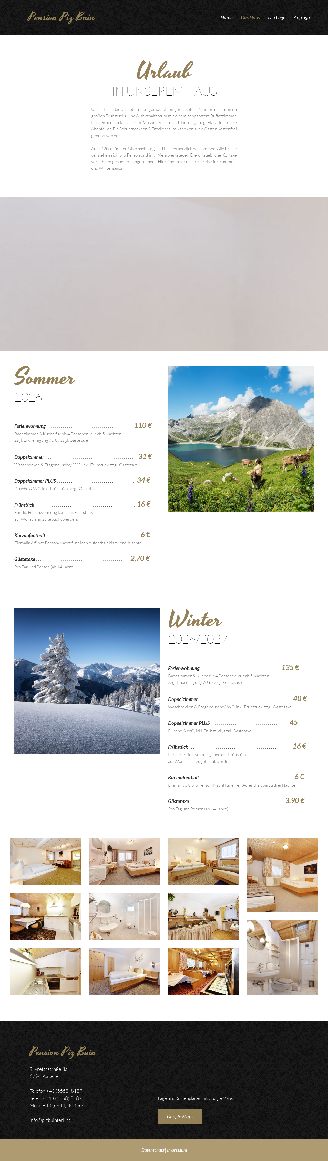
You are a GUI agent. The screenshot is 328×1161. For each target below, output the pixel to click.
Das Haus (250, 17)
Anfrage (302, 17)
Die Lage (276, 17)
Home (227, 17)
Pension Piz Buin (61, 17)
